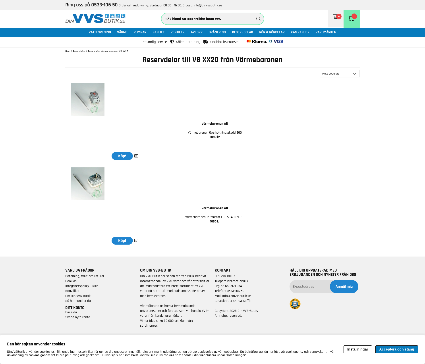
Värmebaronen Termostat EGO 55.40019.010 (214, 217)
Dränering (217, 32)
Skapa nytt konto (77, 317)
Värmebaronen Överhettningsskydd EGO (215, 132)
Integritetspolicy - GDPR (82, 286)
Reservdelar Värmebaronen (102, 51)
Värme (122, 32)
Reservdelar (242, 32)
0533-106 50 (235, 291)
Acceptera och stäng (396, 349)
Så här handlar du (78, 301)
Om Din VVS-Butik (78, 296)
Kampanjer (300, 32)
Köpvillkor (72, 291)
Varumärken (326, 32)
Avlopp (197, 32)
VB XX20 (123, 51)
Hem (67, 51)
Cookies (71, 281)
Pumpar (140, 32)
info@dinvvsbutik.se (207, 5)
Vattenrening (100, 32)
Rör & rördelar (272, 32)
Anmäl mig (344, 287)
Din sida (71, 312)
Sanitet (158, 32)
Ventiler (178, 32)
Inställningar (357, 349)
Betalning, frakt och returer (84, 276)
